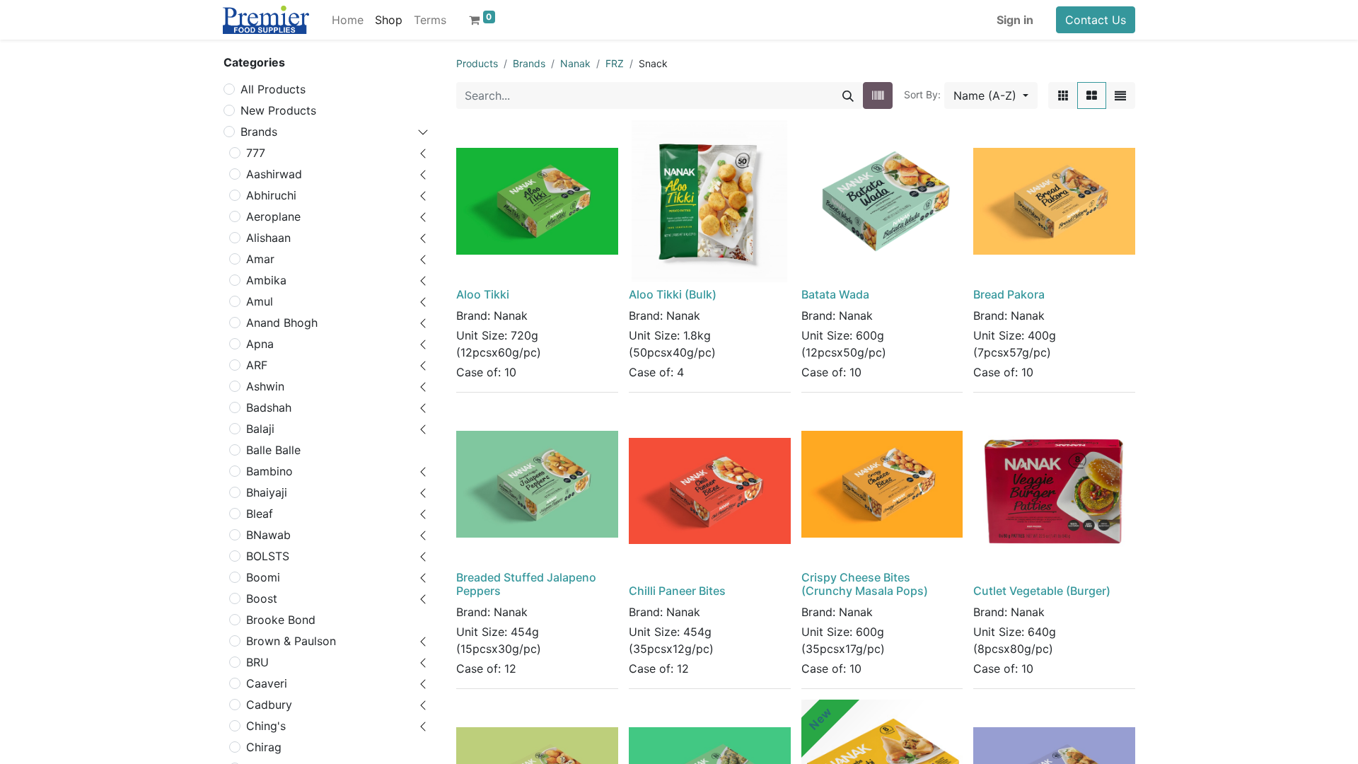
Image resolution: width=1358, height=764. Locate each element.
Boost (261, 598)
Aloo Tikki (482, 294)
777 (255, 153)
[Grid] (1091, 95)
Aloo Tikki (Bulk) (672, 294)
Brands (258, 132)
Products (477, 63)
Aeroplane (273, 216)
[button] (991, 95)
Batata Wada (835, 294)
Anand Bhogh (282, 323)
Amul (259, 301)
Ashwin (265, 386)
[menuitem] (347, 20)
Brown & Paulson (291, 641)
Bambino (269, 471)
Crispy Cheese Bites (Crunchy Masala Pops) (864, 584)
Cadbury (269, 705)
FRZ (614, 63)
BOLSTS (267, 556)
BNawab (268, 535)
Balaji (260, 429)
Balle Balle (273, 450)
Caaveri (266, 683)
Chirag (264, 747)
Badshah (268, 407)
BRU (257, 662)
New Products (278, 110)
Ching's (266, 726)
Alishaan (268, 238)
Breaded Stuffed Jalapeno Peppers (526, 584)
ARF (256, 365)
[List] (1120, 95)
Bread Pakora (1009, 294)
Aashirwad (274, 174)
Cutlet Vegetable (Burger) (1041, 591)
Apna (260, 344)
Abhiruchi (271, 195)
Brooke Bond (280, 620)
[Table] (1063, 95)
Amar (260, 259)
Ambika (266, 280)
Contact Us (1095, 20)
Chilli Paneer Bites (677, 591)
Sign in (1015, 20)
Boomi (263, 577)
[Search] (848, 95)
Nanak (575, 63)
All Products (273, 89)
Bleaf (259, 514)
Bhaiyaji (266, 492)
